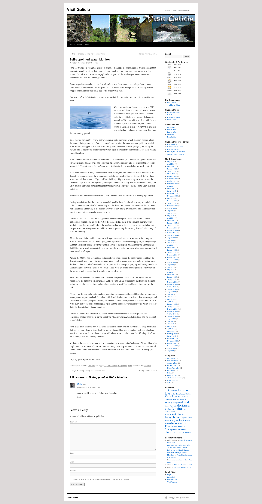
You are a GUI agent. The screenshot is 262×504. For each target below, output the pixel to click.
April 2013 (170, 272)
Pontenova (184, 420)
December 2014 (172, 228)
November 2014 (172, 230)
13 (105, 365)
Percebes (168, 420)
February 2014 (172, 250)
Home (72, 44)
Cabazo (182, 394)
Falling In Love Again (148, 54)
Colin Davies (171, 115)
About (79, 44)
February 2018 (172, 176)
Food (185, 402)
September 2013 (172, 260)
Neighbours (122, 365)
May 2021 (170, 161)
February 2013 (172, 277)
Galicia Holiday (172, 144)
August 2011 (171, 319)
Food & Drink (172, 365)
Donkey (168, 402)
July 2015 (170, 210)
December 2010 (172, 338)
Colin (79, 383)
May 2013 (170, 269)
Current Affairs (172, 363)
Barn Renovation (172, 360)
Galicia (179, 405)
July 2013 (170, 265)
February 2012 (172, 304)
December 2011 (172, 309)
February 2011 (172, 333)
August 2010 (171, 348)
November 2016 (172, 196)
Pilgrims (175, 420)
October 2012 (171, 287)
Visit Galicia (78, 9)
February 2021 (172, 169)
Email (72, 462)
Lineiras (177, 408)
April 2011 (170, 328)
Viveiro (176, 433)
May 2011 (170, 326)
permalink (147, 365)
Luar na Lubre (171, 132)
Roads (181, 426)
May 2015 (170, 215)
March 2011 (171, 331)
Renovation (179, 422)
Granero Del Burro (173, 117)
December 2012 (172, 282)
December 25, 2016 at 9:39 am (88, 387)
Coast (177, 399)
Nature (169, 373)
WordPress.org (172, 482)
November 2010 (172, 341)
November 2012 (172, 284)
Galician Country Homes (175, 147)
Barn (168, 393)
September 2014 (172, 235)
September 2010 (172, 346)
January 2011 (171, 336)
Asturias (182, 390)
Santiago (169, 429)
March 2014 (171, 247)
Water (130, 365)
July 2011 (170, 321)
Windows (187, 432)
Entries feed (171, 477)
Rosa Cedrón (171, 137)
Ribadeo (169, 426)
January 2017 (171, 191)
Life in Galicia (171, 120)
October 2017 (171, 181)
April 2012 (170, 301)
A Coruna (173, 390)
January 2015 (171, 225)
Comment (73, 422)
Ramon (168, 423)
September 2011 (172, 316)
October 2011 (171, 314)
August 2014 (171, 238)
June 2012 (170, 296)
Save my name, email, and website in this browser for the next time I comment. (102, 479)
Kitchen (168, 409)
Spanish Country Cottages (175, 154)
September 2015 (172, 206)
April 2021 (170, 164)
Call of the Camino (173, 112)
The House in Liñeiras (174, 378)
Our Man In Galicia (173, 105)
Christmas (168, 399)
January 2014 (171, 252)
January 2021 (171, 171)
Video (87, 44)
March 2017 (171, 188)
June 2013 (170, 267)
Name (72, 453)
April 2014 (170, 245)
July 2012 (170, 294)
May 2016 (170, 198)
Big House (176, 394)
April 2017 (170, 186)
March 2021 (171, 166)
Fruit (171, 406)
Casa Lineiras (112, 365)
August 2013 (171, 262)
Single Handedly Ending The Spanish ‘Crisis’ (87, 54)
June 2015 (170, 213)
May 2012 (170, 299)
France (167, 406)
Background (171, 358)
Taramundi (182, 429)
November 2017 (172, 179)
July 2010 (170, 351)
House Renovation (173, 368)
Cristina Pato (171, 129)
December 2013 (172, 255)
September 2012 (172, 289)
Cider (173, 399)
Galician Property (173, 149)
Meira (173, 411)
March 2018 (171, 174)
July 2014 (170, 240)
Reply (79, 397)
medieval (167, 412)
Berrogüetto (171, 127)
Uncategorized (172, 380)
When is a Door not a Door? (183, 465)
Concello (183, 399)
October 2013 (171, 257)
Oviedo (190, 418)
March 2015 (171, 220)
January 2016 (171, 203)
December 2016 (172, 193)
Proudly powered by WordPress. (178, 497)
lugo (186, 408)
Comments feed (172, 479)
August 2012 (171, 292)
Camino (188, 393)
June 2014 (170, 242)
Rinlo (175, 427)
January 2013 (171, 279)
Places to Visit (172, 375)
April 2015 (170, 218)
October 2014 (171, 233)
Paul (96, 63)
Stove (175, 429)
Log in (169, 474)
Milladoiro (170, 134)
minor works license (175, 414)
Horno (187, 405)
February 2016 (172, 201)
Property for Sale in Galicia (176, 151)
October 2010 (171, 343)
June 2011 (170, 324)
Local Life (91, 365)
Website (73, 470)
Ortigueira (184, 417)
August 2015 (171, 208)
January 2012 (171, 306)
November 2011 (172, 311)
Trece (169, 431)
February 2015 (172, 223)
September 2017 (172, 183)
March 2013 (171, 274)
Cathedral (185, 396)
